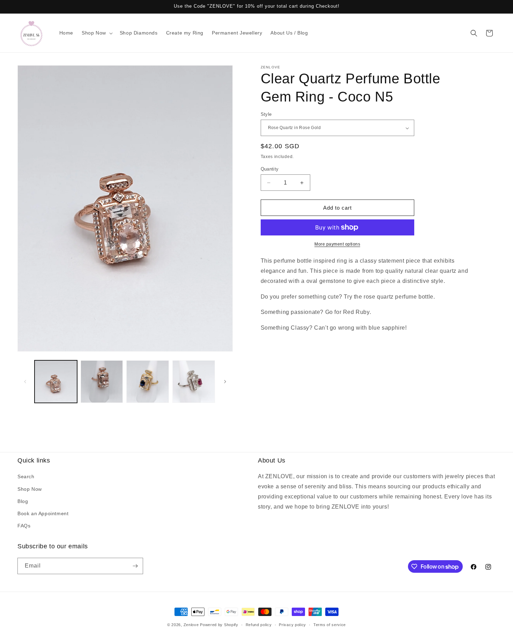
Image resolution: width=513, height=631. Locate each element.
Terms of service (329, 625)
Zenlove (191, 625)
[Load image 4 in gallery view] (147, 381)
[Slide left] (25, 381)
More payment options (337, 244)
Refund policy (259, 625)
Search (26, 476)
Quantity (270, 169)
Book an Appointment (42, 513)
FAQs (23, 525)
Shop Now (29, 489)
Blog (22, 501)
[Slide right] (225, 381)
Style (266, 114)
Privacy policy (292, 625)
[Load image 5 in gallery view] (193, 381)
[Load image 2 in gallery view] (102, 381)
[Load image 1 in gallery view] (56, 381)
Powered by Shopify (219, 625)
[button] (96, 32)
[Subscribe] (135, 566)
